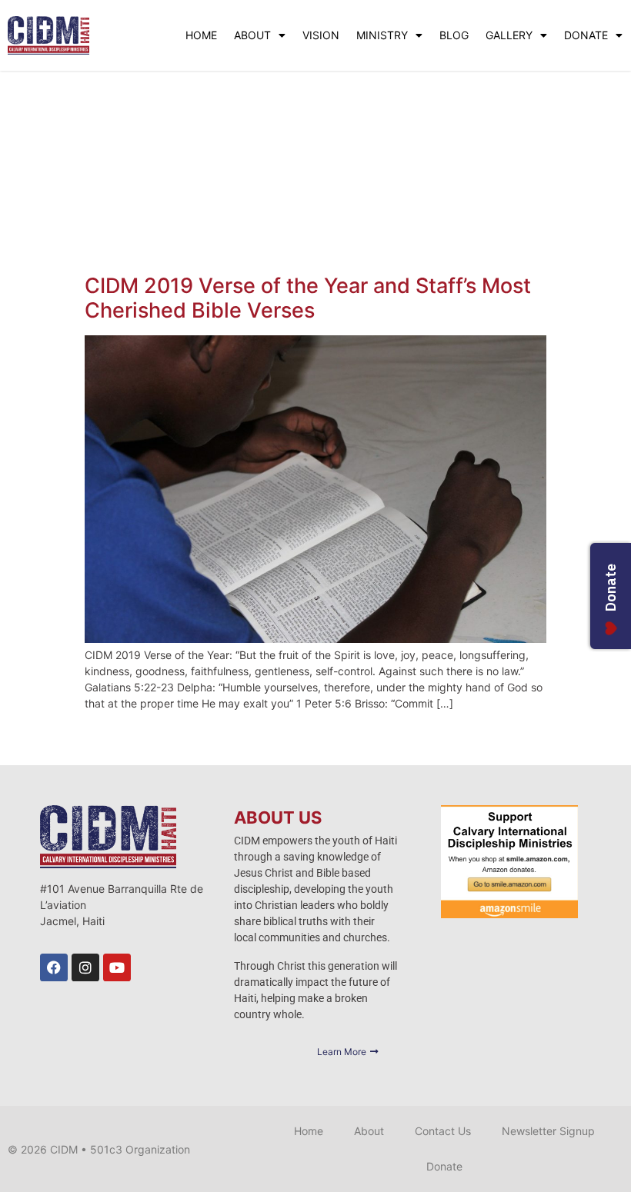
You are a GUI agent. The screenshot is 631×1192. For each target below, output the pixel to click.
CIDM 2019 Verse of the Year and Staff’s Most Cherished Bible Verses (308, 298)
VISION (320, 35)
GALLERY (509, 35)
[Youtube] (117, 967)
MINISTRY (382, 35)
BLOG (454, 35)
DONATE (586, 35)
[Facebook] (54, 967)
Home (308, 1130)
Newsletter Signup (548, 1130)
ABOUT (252, 35)
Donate (444, 1166)
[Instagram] (85, 967)
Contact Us (443, 1130)
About (369, 1130)
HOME (201, 35)
